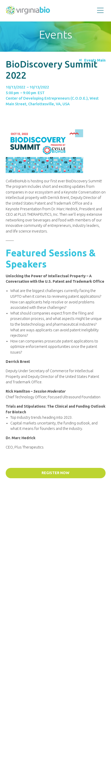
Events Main (94, 60)
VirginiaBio (28, 11)
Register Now (55, 473)
